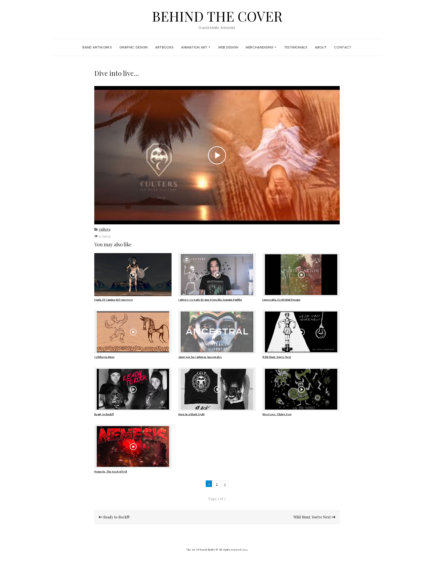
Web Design (228, 47)
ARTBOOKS (164, 47)
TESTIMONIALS (296, 47)
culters (104, 229)
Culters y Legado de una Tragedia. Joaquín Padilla (210, 299)
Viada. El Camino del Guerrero (113, 299)
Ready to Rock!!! (104, 414)
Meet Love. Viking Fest (276, 414)
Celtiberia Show (104, 357)
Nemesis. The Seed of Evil (110, 471)
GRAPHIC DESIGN (133, 47)
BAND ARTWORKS (97, 47)
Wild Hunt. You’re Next (276, 357)
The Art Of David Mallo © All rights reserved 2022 (217, 549)
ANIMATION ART (194, 47)
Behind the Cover (217, 16)
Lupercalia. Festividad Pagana (281, 299)
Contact (342, 47)
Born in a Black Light (191, 414)
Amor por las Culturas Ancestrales (200, 357)
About (321, 47)
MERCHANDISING (260, 47)
